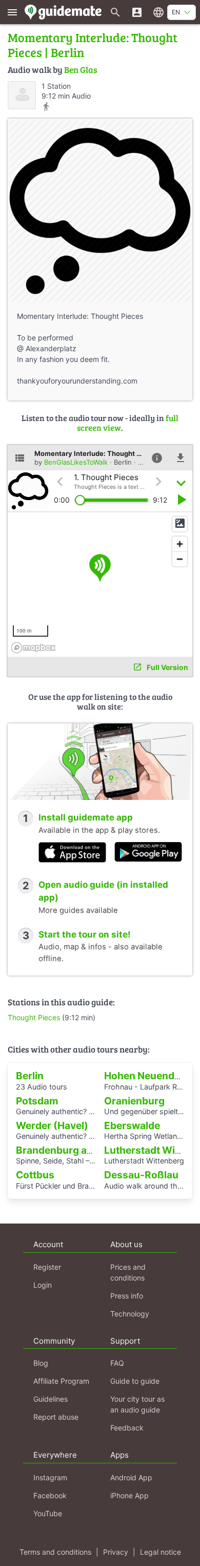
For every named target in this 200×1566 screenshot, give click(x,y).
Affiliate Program (61, 1381)
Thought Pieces (34, 1017)
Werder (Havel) (52, 1125)
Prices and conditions (128, 1272)
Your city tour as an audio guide (137, 1404)
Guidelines (50, 1399)
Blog (40, 1363)
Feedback (127, 1427)
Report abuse (55, 1416)
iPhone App (129, 1495)
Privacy (115, 1552)
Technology (129, 1313)
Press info (126, 1295)
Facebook (50, 1495)
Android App (131, 1477)
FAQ (117, 1363)
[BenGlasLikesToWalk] (22, 95)
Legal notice (160, 1552)
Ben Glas (80, 69)
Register (47, 1267)
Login (42, 1285)
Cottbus (35, 1175)
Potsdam (37, 1101)
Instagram (50, 1477)
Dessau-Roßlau (141, 1175)
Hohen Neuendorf (146, 1076)
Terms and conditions (55, 1552)
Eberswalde (132, 1125)
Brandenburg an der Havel (77, 1150)
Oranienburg (134, 1101)
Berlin (30, 1076)
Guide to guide (134, 1381)
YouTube (47, 1513)
